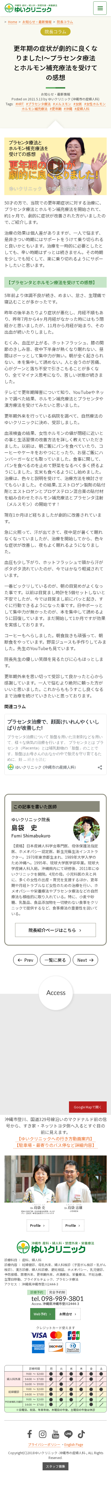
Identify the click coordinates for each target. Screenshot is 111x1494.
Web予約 (40, 1314)
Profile (35, 1225)
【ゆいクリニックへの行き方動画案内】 (55, 1138)
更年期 (56, 108)
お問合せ (65, 1314)
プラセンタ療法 (39, 103)
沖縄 (69, 108)
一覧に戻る (55, 960)
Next (82, 960)
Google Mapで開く (88, 1107)
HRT (21, 103)
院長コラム (55, 31)
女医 (78, 103)
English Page (73, 1444)
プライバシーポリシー (44, 1444)
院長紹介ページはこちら (52, 930)
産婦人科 (83, 108)
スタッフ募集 (55, 1466)
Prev (28, 960)
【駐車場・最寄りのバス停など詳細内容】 (55, 1145)
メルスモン (63, 103)
